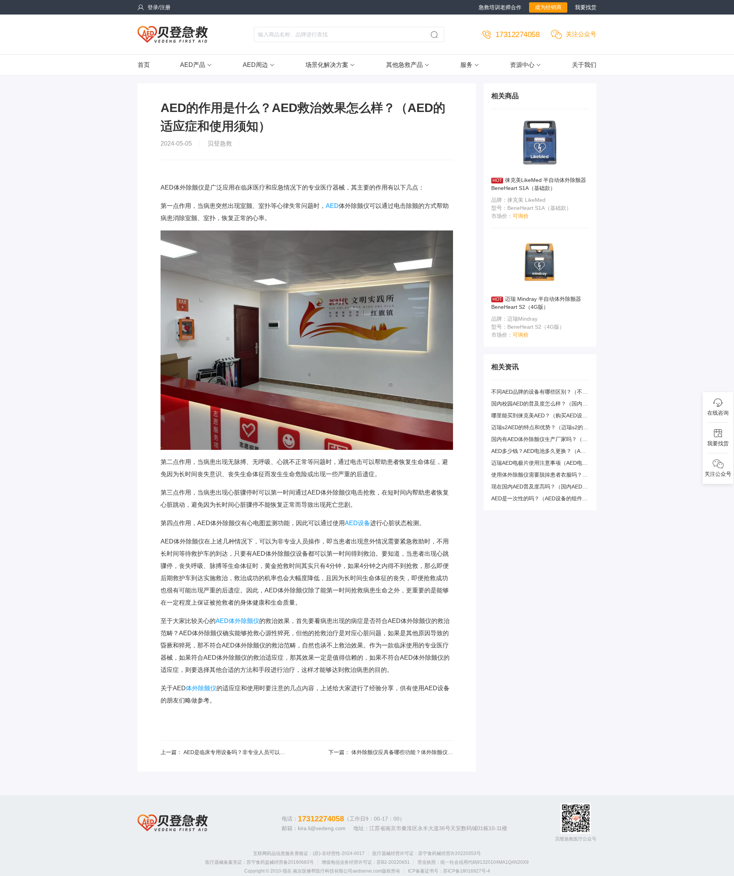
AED (332, 206)
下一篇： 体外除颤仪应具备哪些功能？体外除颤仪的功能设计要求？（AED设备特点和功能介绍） (390, 752)
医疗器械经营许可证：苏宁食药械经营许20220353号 (426, 853)
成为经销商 (548, 7)
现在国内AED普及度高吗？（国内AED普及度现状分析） (539, 487)
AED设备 (357, 523)
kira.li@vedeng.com (322, 828)
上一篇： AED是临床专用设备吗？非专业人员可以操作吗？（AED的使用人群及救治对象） (223, 752)
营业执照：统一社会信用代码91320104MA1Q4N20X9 (473, 862)
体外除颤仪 (201, 688)
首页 (144, 65)
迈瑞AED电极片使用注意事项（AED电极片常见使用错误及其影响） (539, 463)
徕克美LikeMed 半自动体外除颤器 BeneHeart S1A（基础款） (538, 184)
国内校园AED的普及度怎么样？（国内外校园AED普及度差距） (539, 404)
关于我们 (584, 65)
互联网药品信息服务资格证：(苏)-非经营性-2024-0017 (309, 853)
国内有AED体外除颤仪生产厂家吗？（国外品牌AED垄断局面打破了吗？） (539, 439)
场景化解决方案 (326, 65)
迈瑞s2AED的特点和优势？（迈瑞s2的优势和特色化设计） (539, 428)
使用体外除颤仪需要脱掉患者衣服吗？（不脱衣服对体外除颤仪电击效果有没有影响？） (539, 475)
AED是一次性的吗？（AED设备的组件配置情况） (539, 499)
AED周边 (255, 65)
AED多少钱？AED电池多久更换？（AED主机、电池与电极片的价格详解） (539, 451)
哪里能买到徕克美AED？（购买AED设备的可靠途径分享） (539, 416)
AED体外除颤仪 (237, 621)
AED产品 (192, 65)
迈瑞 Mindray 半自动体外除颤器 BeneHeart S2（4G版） (536, 303)
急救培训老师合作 (500, 7)
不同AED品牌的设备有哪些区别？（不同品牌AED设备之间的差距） (539, 392)
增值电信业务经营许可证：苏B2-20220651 (366, 862)
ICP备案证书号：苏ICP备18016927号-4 (449, 871)
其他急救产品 (404, 65)
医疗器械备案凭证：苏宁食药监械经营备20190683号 (259, 862)
